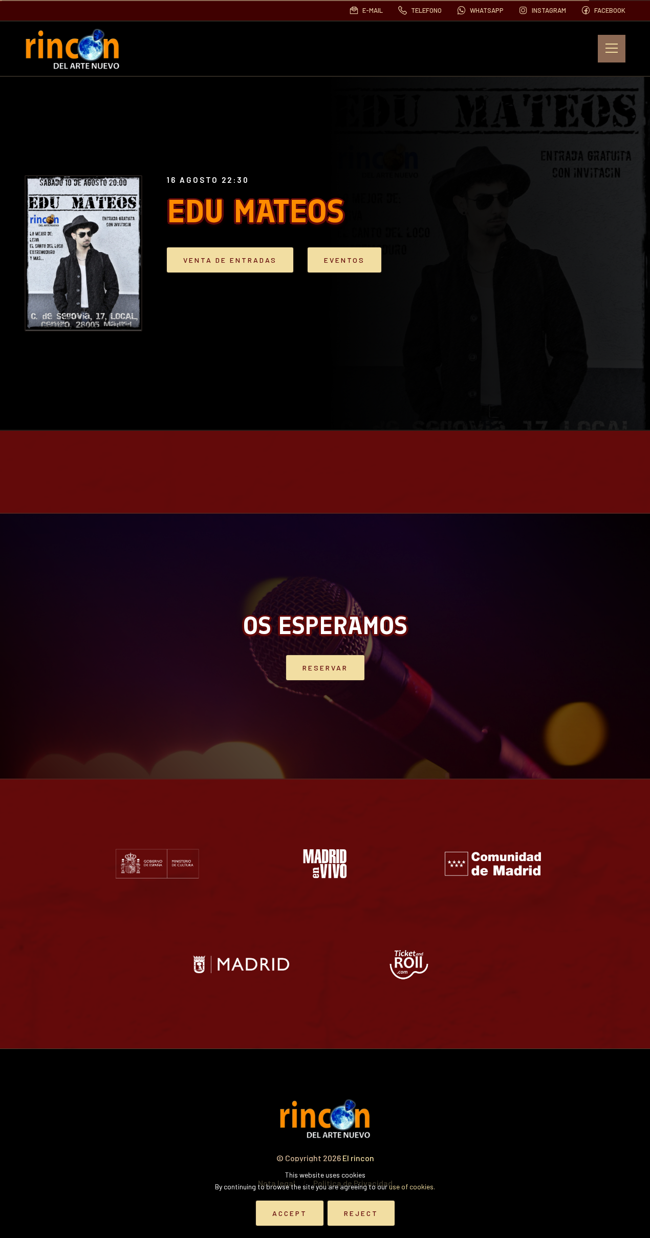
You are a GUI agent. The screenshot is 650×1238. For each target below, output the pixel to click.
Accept (289, 1213)
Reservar (325, 667)
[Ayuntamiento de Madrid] (241, 964)
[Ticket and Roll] (409, 964)
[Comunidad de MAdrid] (493, 864)
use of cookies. (412, 1186)
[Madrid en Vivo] (325, 864)
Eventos (344, 260)
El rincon (358, 1158)
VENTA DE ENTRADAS (230, 260)
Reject (361, 1213)
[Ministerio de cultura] (157, 864)
